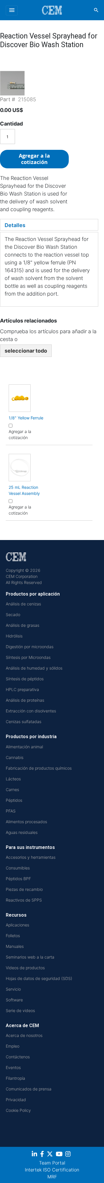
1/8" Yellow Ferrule (26, 417)
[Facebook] (42, 1155)
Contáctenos (18, 1056)
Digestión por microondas (29, 646)
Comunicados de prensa (28, 1088)
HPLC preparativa (22, 689)
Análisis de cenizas (23, 603)
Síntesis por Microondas (28, 657)
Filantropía (15, 1078)
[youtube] (60, 1155)
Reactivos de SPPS (24, 900)
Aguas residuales (22, 832)
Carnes (12, 789)
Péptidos (14, 800)
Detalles (15, 225)
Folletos (13, 935)
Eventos (13, 1067)
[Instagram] (68, 1155)
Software (14, 999)
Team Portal (52, 1163)
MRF (52, 1177)
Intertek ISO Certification (52, 1170)
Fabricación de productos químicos (39, 768)
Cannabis (14, 757)
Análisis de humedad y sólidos (34, 668)
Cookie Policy (18, 1110)
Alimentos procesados (26, 821)
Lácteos (13, 778)
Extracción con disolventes (31, 710)
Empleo (12, 1046)
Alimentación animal (24, 746)
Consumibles (18, 867)
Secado (13, 614)
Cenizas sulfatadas (23, 721)
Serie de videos (20, 1010)
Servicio (13, 989)
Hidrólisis (14, 635)
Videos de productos (25, 967)
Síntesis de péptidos (25, 678)
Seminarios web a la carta (30, 956)
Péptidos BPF (18, 878)
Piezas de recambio (24, 889)
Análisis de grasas (22, 625)
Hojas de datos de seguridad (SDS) (39, 978)
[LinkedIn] (35, 1155)
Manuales (15, 946)
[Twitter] (50, 1155)
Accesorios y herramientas (30, 857)
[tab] (49, 225)
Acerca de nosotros (24, 1035)
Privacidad (16, 1099)
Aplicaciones (17, 924)
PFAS (11, 810)
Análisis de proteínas (25, 700)
